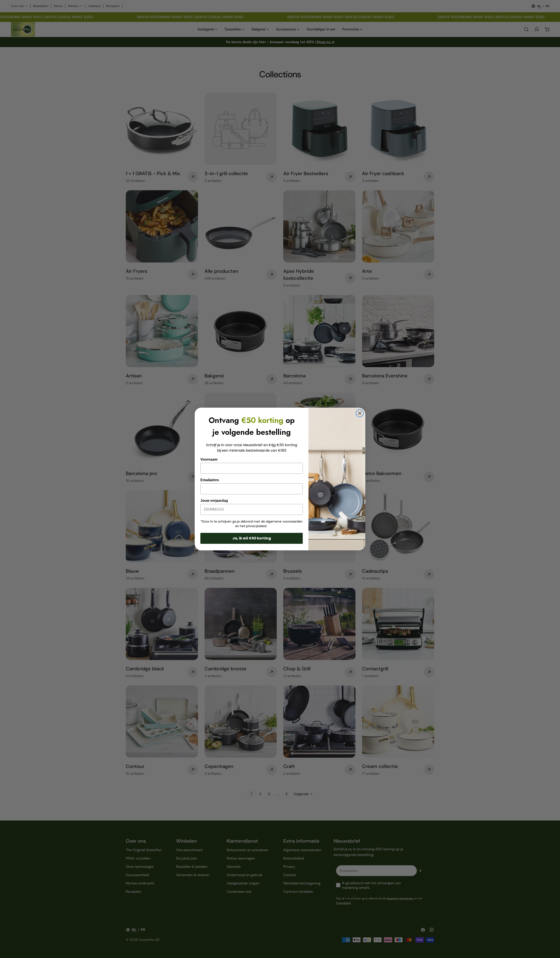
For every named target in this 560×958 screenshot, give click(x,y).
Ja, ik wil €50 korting (251, 538)
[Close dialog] (360, 413)
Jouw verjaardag (214, 500)
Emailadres (209, 480)
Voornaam (208, 459)
